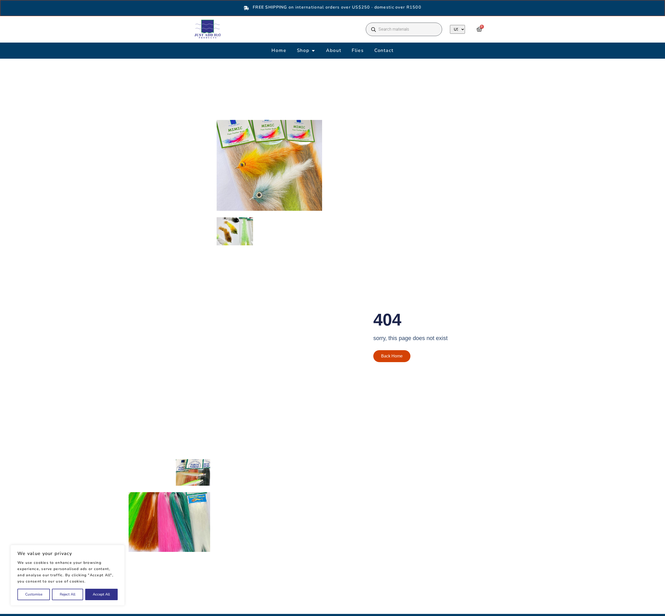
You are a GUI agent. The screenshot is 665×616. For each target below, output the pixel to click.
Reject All (67, 594)
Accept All (101, 594)
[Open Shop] (313, 50)
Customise (33, 594)
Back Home (392, 356)
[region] (67, 575)
